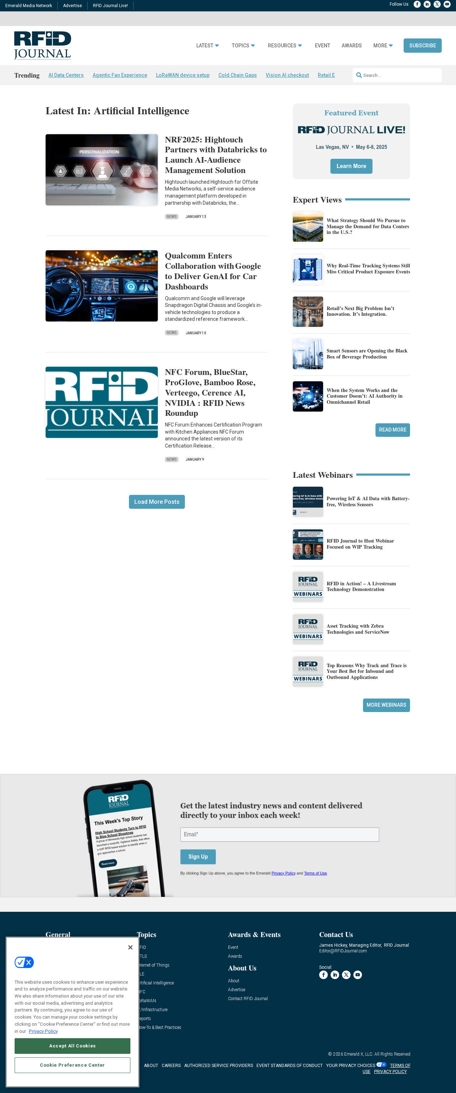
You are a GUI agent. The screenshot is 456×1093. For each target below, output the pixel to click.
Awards (352, 45)
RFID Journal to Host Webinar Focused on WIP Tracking (360, 543)
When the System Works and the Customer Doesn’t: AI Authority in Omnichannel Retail (365, 396)
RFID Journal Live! (110, 6)
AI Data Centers (66, 75)
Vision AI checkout (287, 75)
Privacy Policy (43, 1031)
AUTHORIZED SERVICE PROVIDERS (218, 1065)
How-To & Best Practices (159, 1027)
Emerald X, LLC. (358, 1054)
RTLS (142, 956)
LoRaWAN (146, 1001)
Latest (204, 45)
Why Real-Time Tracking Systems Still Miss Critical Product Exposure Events (368, 268)
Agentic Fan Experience (120, 75)
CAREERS (171, 1065)
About (233, 981)
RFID (141, 947)
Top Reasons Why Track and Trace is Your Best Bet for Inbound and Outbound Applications (366, 671)
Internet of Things (153, 965)
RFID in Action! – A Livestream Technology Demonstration (361, 586)
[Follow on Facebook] (417, 4)
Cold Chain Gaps (237, 75)
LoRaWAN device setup (182, 75)
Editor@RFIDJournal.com (343, 950)
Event (322, 45)
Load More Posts (157, 501)
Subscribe (422, 45)
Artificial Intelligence (155, 983)
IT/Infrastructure (152, 1010)
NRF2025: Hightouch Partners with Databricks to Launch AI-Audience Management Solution (216, 154)
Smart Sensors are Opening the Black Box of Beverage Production (367, 353)
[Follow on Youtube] (447, 4)
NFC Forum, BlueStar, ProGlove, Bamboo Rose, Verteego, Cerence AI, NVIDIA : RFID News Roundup (210, 392)
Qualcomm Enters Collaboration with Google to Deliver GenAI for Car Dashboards (213, 270)
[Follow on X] (437, 4)
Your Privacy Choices (350, 1065)
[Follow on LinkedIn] (427, 4)
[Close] (130, 947)
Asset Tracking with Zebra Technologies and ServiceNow (358, 629)
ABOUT (151, 1065)
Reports (144, 1018)
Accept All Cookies (72, 1045)
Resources (282, 45)
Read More (392, 430)
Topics (240, 45)
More (380, 45)
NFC (141, 992)
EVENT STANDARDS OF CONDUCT (289, 1065)
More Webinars (386, 705)
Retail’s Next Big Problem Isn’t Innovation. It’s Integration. (360, 311)
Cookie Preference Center (72, 1065)
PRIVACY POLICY (390, 1071)
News (172, 217)
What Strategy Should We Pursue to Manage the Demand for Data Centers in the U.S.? (368, 226)
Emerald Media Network (28, 6)
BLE (140, 974)
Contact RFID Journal (248, 999)
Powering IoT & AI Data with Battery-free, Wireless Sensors (368, 501)
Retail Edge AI (334, 75)
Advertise (72, 6)
